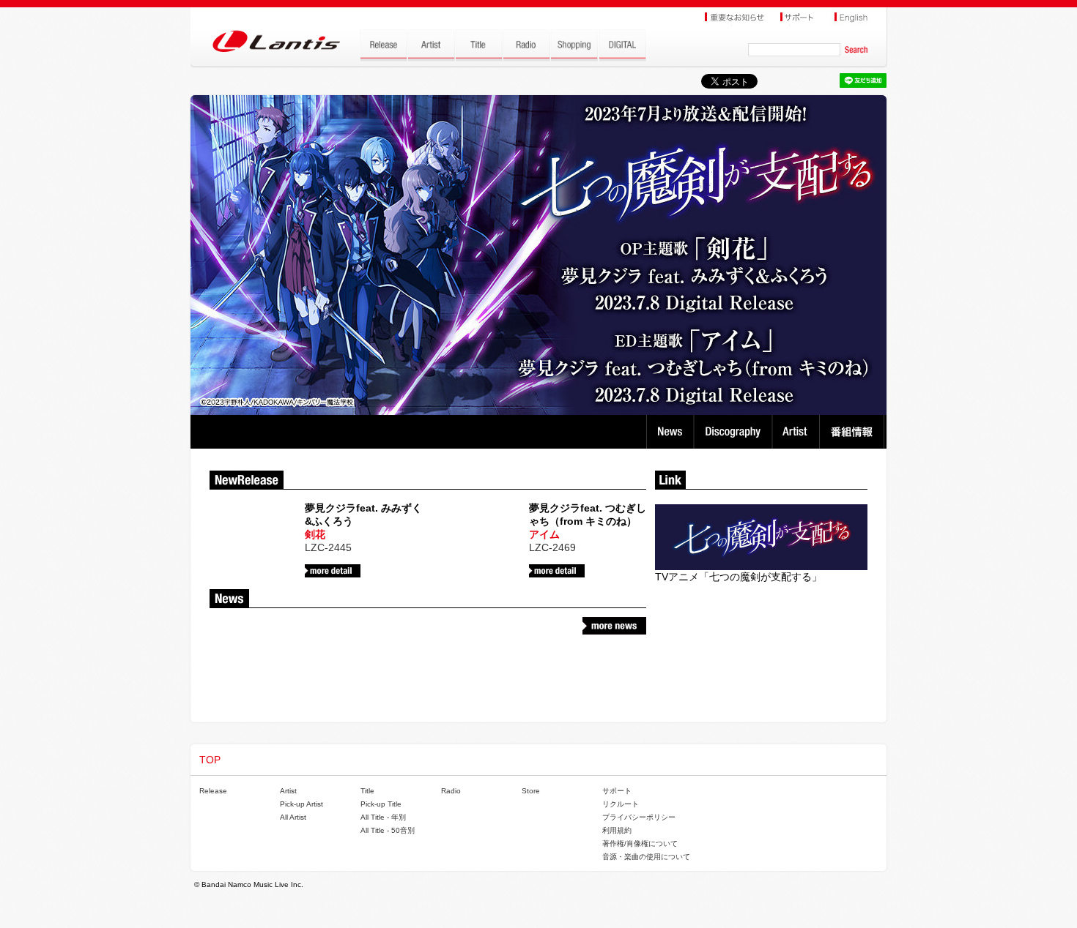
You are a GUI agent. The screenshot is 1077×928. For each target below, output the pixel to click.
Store (531, 791)
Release (213, 791)
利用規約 (617, 830)
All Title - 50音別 (387, 830)
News (670, 432)
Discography (734, 432)
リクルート (620, 804)
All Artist (293, 817)
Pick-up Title (380, 804)
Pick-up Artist (301, 804)
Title (367, 791)
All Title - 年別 (383, 817)
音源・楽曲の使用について (646, 857)
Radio (451, 791)
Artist (797, 432)
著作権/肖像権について (640, 843)
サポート (617, 791)
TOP (210, 760)
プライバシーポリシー (639, 817)
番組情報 (854, 432)
